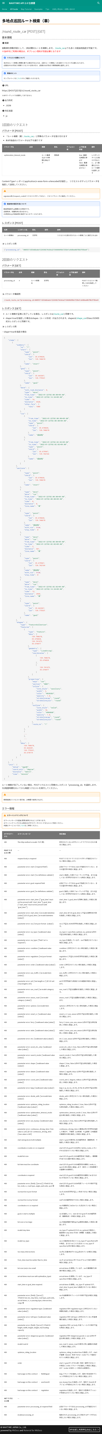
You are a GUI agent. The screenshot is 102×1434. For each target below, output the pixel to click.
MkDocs (15, 1430)
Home (4, 9)
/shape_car (81, 318)
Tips (47, 9)
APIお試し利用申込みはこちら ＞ (84, 1429)
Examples (38, 9)
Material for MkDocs (33, 1430)
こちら (19, 78)
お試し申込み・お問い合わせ (63, 9)
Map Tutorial (26, 9)
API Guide (14, 9)
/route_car (60, 47)
